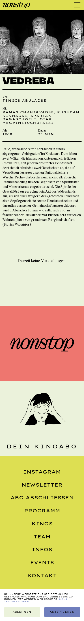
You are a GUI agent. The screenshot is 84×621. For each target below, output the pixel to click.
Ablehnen (22, 611)
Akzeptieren (62, 611)
